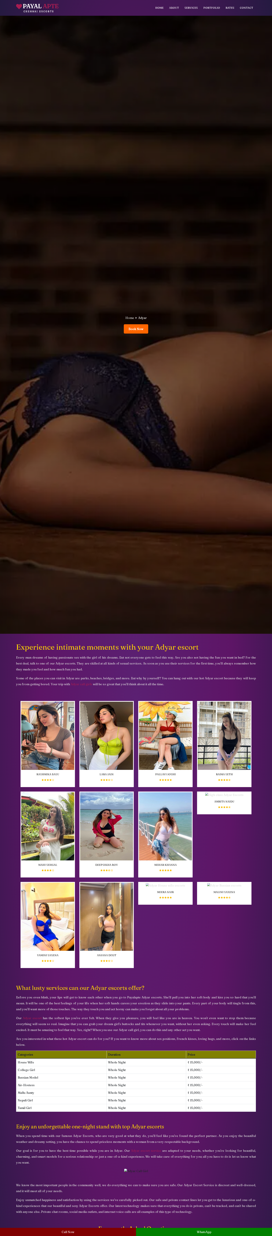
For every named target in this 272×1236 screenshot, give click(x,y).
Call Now (68, 1232)
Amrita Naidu (224, 801)
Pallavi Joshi (165, 774)
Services (191, 7)
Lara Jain (107, 774)
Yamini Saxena (47, 955)
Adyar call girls (81, 684)
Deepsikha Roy (106, 865)
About (174, 7)
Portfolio (211, 7)
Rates (230, 7)
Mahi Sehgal (47, 865)
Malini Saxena (224, 892)
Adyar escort (32, 1018)
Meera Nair (165, 892)
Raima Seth (224, 774)
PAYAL (41, 8)
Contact (246, 7)
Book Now (136, 329)
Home (159, 7)
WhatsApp (204, 1232)
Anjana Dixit (106, 955)
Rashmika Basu (47, 774)
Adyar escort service (146, 1150)
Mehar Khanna (165, 865)
